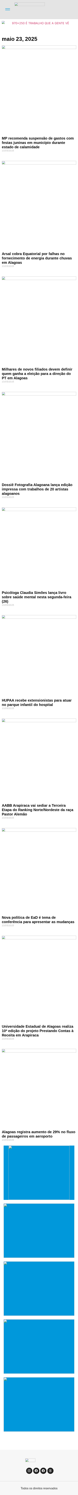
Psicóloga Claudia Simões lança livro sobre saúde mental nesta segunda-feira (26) (36, 597)
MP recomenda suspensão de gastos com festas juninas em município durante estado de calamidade (38, 142)
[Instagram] (29, 1471)
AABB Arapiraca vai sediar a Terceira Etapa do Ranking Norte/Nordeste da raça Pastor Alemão (37, 809)
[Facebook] (36, 1471)
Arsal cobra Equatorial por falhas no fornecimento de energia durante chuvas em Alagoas (37, 258)
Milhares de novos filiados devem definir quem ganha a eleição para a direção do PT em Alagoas (37, 373)
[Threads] (50, 1471)
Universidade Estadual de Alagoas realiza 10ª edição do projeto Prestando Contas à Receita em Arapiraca (37, 1030)
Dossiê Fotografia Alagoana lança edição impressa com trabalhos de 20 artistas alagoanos (37, 489)
